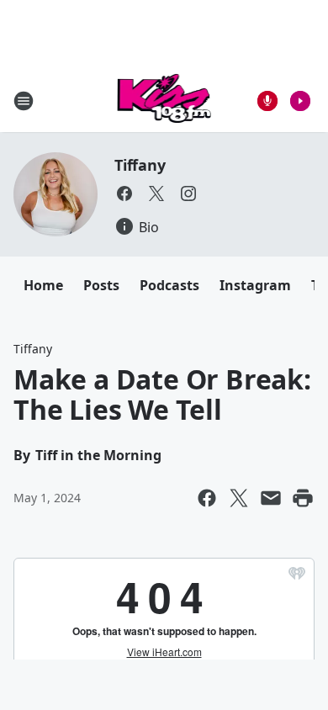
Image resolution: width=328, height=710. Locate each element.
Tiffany (140, 165)
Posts (101, 285)
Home (43, 285)
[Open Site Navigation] (23, 101)
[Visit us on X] (156, 193)
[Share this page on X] (239, 498)
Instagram (255, 285)
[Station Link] (164, 100)
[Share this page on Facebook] (207, 498)
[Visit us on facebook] (124, 193)
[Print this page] (303, 498)
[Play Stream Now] (300, 101)
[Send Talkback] (267, 101)
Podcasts (169, 285)
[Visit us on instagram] (188, 193)
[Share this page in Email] (271, 498)
